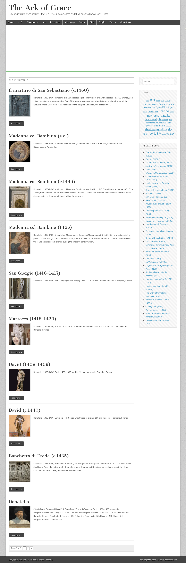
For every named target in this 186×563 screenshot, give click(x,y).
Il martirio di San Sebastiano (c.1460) (49, 90)
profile (156, 126)
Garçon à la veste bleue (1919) (159, 190)
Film (92, 22)
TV (148, 134)
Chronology (32, 22)
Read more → (16, 123)
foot (156, 112)
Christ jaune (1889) (154, 306)
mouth (158, 123)
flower (145, 112)
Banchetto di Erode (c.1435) (39, 455)
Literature (55, 22)
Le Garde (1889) (153, 258)
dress (153, 104)
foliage (151, 112)
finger (170, 107)
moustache (150, 123)
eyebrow (151, 107)
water (164, 134)
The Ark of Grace (40, 7)
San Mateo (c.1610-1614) (157, 197)
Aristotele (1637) (153, 193)
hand (155, 115)
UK (151, 133)
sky (170, 129)
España (171, 104)
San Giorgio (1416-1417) (35, 273)
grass (172, 112)
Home (11, 22)
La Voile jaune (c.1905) (156, 262)
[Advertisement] (93, 51)
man (170, 120)
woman (170, 134)
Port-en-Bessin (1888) (155, 310)
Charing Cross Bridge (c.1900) (159, 238)
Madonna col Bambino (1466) (40, 227)
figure (159, 107)
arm (147, 101)
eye (145, 107)
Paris (169, 123)
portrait (149, 125)
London (165, 120)
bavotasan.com (171, 560)
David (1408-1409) (30, 364)
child (162, 101)
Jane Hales (150, 169)
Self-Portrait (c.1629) (155, 200)
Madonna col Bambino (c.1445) (42, 181)
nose (163, 122)
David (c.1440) (25, 410)
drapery (146, 104)
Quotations (125, 22)
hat (161, 116)
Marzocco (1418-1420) (33, 318)
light (159, 119)
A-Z (20, 22)
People (102, 22)
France (163, 111)
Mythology (70, 22)
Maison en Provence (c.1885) (159, 221)
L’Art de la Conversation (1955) (159, 173)
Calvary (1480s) (152, 159)
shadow (150, 129)
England (163, 104)
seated (168, 126)
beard (158, 101)
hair (149, 115)
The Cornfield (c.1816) (155, 241)
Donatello (19, 501)
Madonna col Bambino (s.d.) (39, 136)
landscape (150, 119)
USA (157, 133)
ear (156, 104)
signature (161, 129)
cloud (167, 100)
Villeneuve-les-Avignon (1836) (159, 217)
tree (145, 134)
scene (162, 125)
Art (44, 22)
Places (113, 22)
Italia (166, 115)
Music (82, 22)
